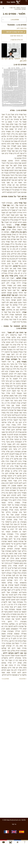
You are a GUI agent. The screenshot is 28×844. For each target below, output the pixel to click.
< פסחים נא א (22, 678)
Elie (24, 820)
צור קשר (14, 824)
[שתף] (3, 7)
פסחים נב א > (5, 678)
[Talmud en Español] (21, 831)
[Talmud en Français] (6, 831)
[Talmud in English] (14, 831)
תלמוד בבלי (11, 2)
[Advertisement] (13, 683)
